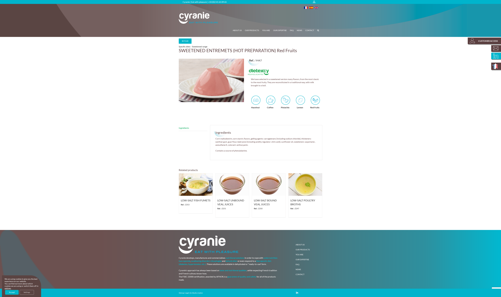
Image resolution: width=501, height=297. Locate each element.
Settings (27, 292)
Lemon (300, 107)
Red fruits (314, 107)
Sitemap (181, 293)
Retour (185, 41)
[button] (318, 30)
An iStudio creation (196, 293)
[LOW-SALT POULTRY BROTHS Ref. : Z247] (305, 184)
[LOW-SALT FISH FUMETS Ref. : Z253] (196, 184)
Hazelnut (255, 107)
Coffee (270, 107)
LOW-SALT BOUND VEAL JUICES (265, 204)
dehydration (231, 261)
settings (8, 288)
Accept (12, 292)
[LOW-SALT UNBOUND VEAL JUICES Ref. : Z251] (232, 184)
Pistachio (285, 107)
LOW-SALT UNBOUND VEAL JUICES (230, 204)
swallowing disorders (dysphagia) (206, 261)
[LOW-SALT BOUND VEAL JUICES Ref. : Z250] (269, 184)
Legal (187, 293)
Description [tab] (193, 128)
